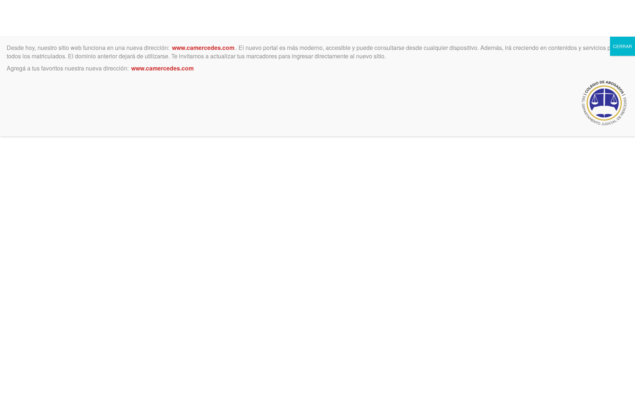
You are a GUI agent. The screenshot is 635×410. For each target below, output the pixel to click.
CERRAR (622, 46)
